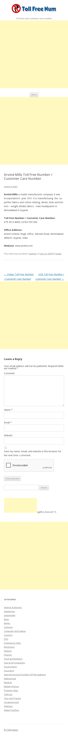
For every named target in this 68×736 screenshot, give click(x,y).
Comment (9, 373)
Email (8, 422)
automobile (9, 615)
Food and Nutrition (13, 658)
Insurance (9, 670)
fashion (33, 253)
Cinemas (8, 627)
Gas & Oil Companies (14, 662)
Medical (8, 682)
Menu (34, 94)
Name (8, 409)
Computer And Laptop (15, 631)
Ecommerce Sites (12, 643)
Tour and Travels (12, 698)
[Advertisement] (34, 54)
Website (8, 435)
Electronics (9, 646)
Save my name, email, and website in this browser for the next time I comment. (32, 453)
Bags (6, 619)
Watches (8, 706)
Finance (8, 654)
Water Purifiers (11, 710)
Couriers (8, 635)
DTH (6, 639)
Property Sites (11, 690)
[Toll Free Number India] (34, 9)
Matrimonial (10, 678)
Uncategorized (11, 702)
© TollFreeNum (11, 730)
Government (10, 666)
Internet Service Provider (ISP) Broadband (25, 674)
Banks (7, 623)
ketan (58, 253)
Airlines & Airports (13, 607)
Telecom (8, 694)
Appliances (9, 611)
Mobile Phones (11, 686)
